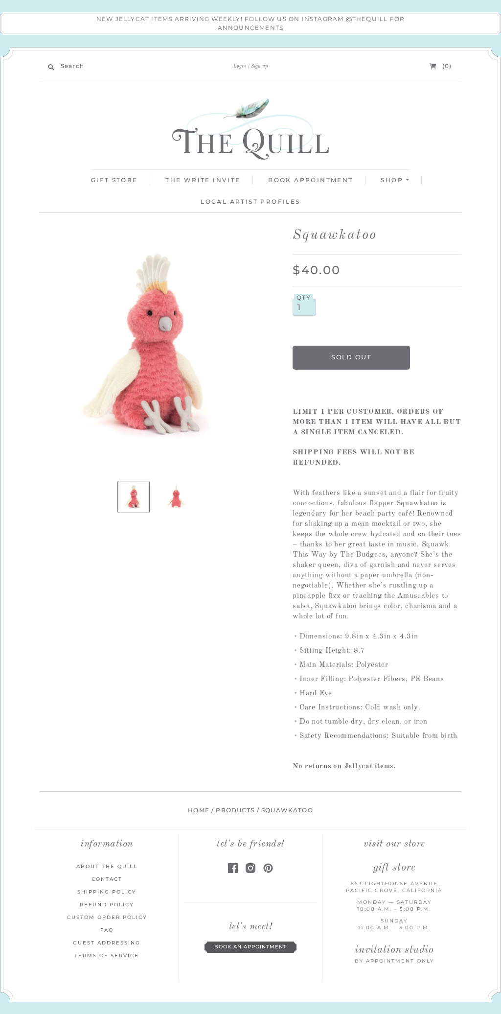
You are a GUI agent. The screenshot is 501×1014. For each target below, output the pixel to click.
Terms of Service (106, 955)
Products (235, 810)
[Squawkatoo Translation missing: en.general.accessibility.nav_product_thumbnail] (133, 497)
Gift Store (114, 180)
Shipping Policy (106, 892)
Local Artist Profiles (250, 201)
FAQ (107, 930)
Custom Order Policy (107, 917)
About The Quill (106, 866)
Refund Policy (107, 904)
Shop (393, 180)
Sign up (259, 66)
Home (198, 810)
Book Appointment (310, 180)
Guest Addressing (106, 943)
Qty (303, 297)
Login (239, 66)
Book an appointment (250, 946)
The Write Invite (202, 180)
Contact (106, 879)
